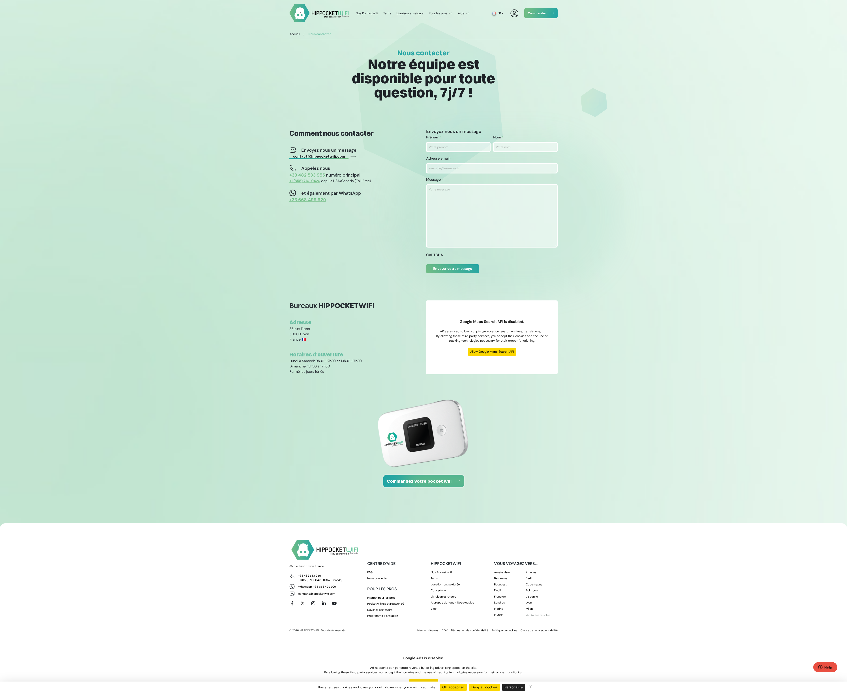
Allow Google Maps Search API (492, 352)
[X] (302, 603)
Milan (529, 609)
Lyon (529, 602)
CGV (445, 630)
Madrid (498, 609)
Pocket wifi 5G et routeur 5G (386, 603)
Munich (498, 615)
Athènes (531, 572)
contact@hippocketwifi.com (319, 156)
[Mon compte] (514, 13)
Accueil (294, 34)
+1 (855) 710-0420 (310, 580)
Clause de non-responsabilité (539, 630)
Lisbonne (532, 596)
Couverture (438, 590)
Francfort (500, 596)
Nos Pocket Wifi (367, 13)
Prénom (434, 137)
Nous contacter (377, 578)
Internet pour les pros (381, 598)
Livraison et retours (410, 13)
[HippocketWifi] (319, 13)
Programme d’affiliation (382, 616)
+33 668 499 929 (324, 587)
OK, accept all (453, 687)
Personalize (513, 687)
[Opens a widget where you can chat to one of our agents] (825, 667)
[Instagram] (313, 603)
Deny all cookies (484, 687)
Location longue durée (445, 584)
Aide (461, 13)
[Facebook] (292, 603)
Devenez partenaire (379, 610)
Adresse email (439, 158)
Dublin (498, 590)
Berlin (529, 578)
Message (434, 179)
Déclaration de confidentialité (469, 630)
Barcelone (500, 578)
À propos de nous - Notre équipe (452, 602)
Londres (499, 602)
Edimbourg (533, 590)
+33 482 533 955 (309, 576)
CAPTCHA (434, 255)
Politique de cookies (504, 630)
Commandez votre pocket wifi (419, 481)
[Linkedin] (323, 603)
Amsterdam (502, 572)
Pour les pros (438, 13)
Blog (434, 609)
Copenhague (534, 584)
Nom (498, 137)
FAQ (370, 572)
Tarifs (387, 13)
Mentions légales (427, 630)
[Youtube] (334, 603)
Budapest (500, 584)
